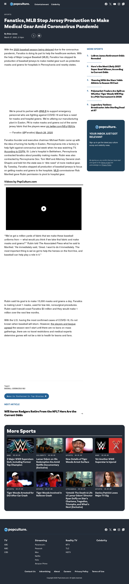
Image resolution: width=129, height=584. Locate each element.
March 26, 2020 (44, 132)
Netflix (37, 556)
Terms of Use (105, 162)
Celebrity (55, 4)
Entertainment (42, 4)
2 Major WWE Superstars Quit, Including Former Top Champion (20, 461)
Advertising (44, 571)
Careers (67, 571)
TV (5, 540)
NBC (6, 548)
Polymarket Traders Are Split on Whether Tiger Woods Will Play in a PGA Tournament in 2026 (108, 93)
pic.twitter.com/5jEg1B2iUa (60, 126)
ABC (6, 544)
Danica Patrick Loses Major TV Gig (106, 494)
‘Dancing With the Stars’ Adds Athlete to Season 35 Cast (107, 81)
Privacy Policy (106, 165)
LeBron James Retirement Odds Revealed (107, 57)
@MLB (42, 111)
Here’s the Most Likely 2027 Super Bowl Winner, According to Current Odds (107, 69)
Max (37, 552)
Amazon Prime (41, 563)
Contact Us (30, 571)
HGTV (68, 552)
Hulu (37, 559)
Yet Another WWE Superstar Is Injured (105, 460)
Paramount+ (40, 544)
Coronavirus (17, 388)
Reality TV (71, 540)
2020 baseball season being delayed (34, 49)
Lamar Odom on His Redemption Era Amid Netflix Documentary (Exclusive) (48, 463)
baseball (7, 388)
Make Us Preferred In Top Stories (26, 396)
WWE (9, 455)
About (57, 571)
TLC (67, 548)
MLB (56, 170)
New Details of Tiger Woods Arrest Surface (77, 460)
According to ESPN (14, 151)
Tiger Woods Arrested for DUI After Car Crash (20, 494)
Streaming (71, 489)
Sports (7, 14)
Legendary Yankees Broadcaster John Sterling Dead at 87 (108, 107)
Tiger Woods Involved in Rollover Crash (49, 494)
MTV (68, 544)
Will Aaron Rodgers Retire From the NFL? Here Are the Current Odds (40, 413)
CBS (6, 552)
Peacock (38, 548)
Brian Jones (12, 33)
